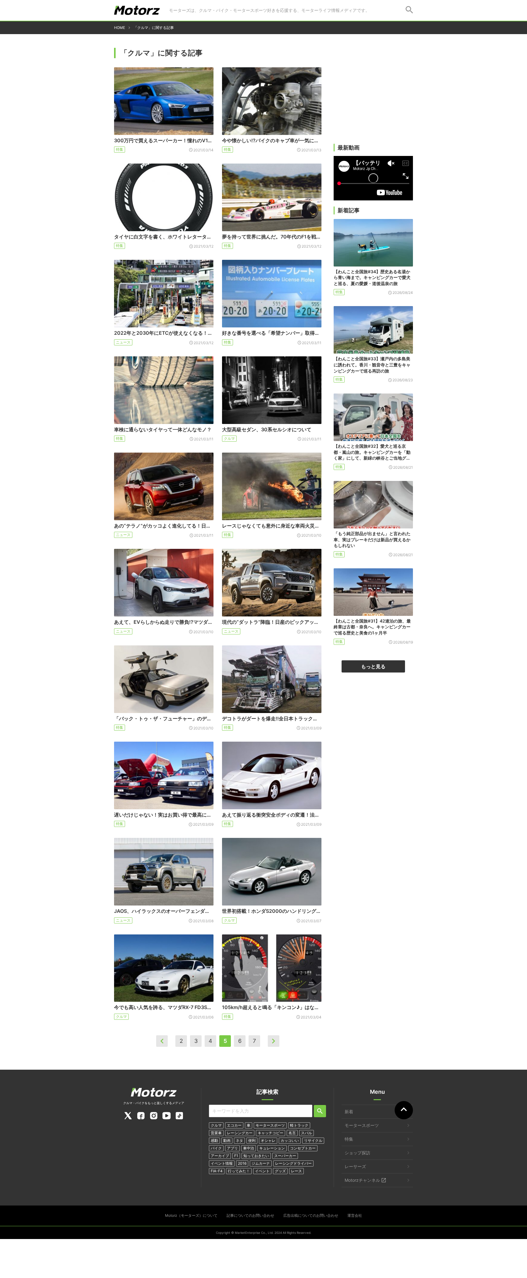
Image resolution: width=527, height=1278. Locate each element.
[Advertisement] (373, 96)
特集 (119, 149)
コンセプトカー (303, 1148)
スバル (306, 1133)
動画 (227, 1140)
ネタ (239, 1140)
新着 (349, 1111)
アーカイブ (220, 1155)
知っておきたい (256, 1155)
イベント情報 (222, 1163)
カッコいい (290, 1140)
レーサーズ (355, 1166)
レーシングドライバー (293, 1163)
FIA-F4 (217, 1171)
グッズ (280, 1171)
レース (296, 1171)
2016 (242, 1163)
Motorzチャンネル (362, 1180)
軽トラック (299, 1125)
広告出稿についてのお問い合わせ (310, 1215)
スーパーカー (285, 1155)
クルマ (229, 438)
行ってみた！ (239, 1171)
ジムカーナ (261, 1163)
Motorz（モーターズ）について (191, 1215)
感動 (214, 1140)
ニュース (123, 342)
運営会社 (354, 1215)
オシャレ (268, 1140)
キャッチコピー (270, 1133)
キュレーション (272, 1148)
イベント (262, 1171)
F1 (236, 1155)
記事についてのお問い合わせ (250, 1215)
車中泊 (248, 1148)
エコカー (234, 1125)
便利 (252, 1140)
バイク (216, 1148)
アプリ (232, 1148)
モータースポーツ (270, 1125)
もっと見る (373, 666)
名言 (292, 1133)
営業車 (216, 1133)
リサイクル (313, 1140)
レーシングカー (240, 1133)
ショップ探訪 (357, 1152)
